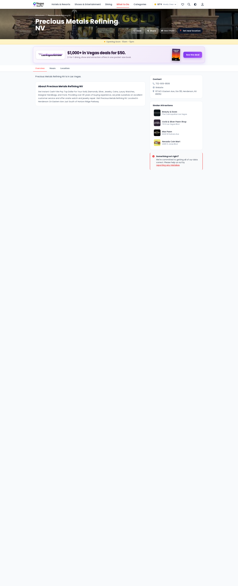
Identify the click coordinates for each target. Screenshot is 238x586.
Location (65, 68)
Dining (108, 4)
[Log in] (202, 4)
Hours (53, 68)
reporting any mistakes (168, 165)
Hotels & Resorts (61, 4)
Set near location (190, 30)
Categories (140, 4)
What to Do (123, 4)
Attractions (39, 15)
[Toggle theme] (195, 4)
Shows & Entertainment (88, 4)
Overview (40, 68)
